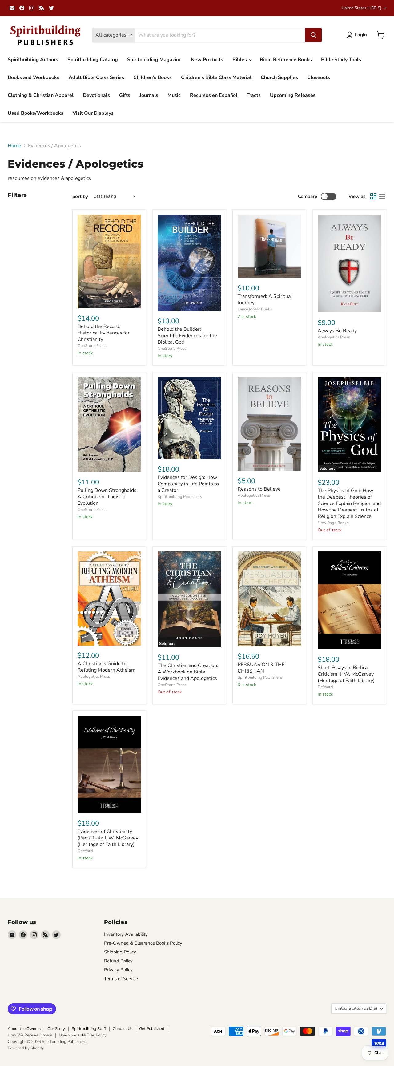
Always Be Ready (337, 330)
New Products (207, 59)
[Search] (313, 35)
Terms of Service (121, 979)
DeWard (325, 687)
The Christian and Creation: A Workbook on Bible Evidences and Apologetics (188, 672)
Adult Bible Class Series (96, 77)
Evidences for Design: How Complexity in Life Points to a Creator (188, 484)
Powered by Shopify (26, 1048)
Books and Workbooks (33, 77)
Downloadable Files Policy (83, 1035)
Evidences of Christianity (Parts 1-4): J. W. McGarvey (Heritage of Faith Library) (108, 838)
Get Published (151, 1029)
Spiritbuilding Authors (33, 59)
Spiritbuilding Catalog (92, 59)
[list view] (382, 196)
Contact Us (122, 1029)
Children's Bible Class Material (216, 77)
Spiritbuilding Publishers (180, 496)
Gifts (124, 95)
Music (174, 95)
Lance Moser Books (255, 309)
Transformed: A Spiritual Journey (265, 299)
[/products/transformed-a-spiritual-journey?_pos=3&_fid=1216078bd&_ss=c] (269, 246)
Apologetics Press (334, 337)
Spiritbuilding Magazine (154, 59)
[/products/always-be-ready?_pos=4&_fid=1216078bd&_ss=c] (349, 263)
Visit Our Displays (93, 113)
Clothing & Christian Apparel (41, 95)
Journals (148, 95)
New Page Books (333, 523)
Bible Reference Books (286, 59)
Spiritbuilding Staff (89, 1029)
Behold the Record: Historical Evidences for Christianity (104, 333)
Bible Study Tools (341, 59)
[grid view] (373, 196)
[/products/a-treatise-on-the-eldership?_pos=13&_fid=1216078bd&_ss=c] (109, 764)
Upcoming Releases (293, 95)
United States (361, 8)
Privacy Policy (118, 970)
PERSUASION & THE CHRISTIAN (261, 667)
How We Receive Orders (30, 1035)
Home (14, 145)
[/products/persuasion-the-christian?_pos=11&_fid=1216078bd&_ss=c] (269, 598)
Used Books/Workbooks (35, 113)
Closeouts (318, 77)
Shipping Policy (120, 952)
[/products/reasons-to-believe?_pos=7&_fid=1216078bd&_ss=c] (269, 424)
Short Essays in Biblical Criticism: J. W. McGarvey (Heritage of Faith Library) (346, 674)
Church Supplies (279, 77)
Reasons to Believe (259, 489)
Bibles (240, 59)
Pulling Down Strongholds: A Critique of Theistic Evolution (108, 497)
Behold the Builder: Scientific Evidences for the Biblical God (187, 335)
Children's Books (152, 77)
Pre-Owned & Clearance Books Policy (143, 943)
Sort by (80, 196)
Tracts (254, 95)
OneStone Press (92, 346)
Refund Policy (118, 961)
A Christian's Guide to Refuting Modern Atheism (106, 666)
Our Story (56, 1029)
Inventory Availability (126, 934)
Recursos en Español (213, 95)
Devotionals (96, 95)
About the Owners (24, 1029)
